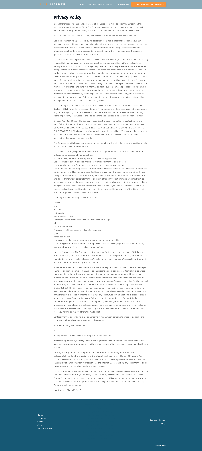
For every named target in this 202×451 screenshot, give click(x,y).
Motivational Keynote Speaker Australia (101, 432)
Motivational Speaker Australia (101, 428)
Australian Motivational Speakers (101, 435)
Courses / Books (157, 420)
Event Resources (121, 4)
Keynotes (92, 4)
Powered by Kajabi (161, 445)
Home (83, 4)
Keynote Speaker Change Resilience (101, 404)
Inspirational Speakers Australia (101, 438)
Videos (101, 4)
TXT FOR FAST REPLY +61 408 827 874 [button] (148, 4)
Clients (109, 4)
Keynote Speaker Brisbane (101, 408)
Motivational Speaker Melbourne (101, 425)
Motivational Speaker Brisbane (101, 418)
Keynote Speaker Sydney (101, 411)
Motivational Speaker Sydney (101, 421)
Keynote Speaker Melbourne (101, 415)
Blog (163, 423)
